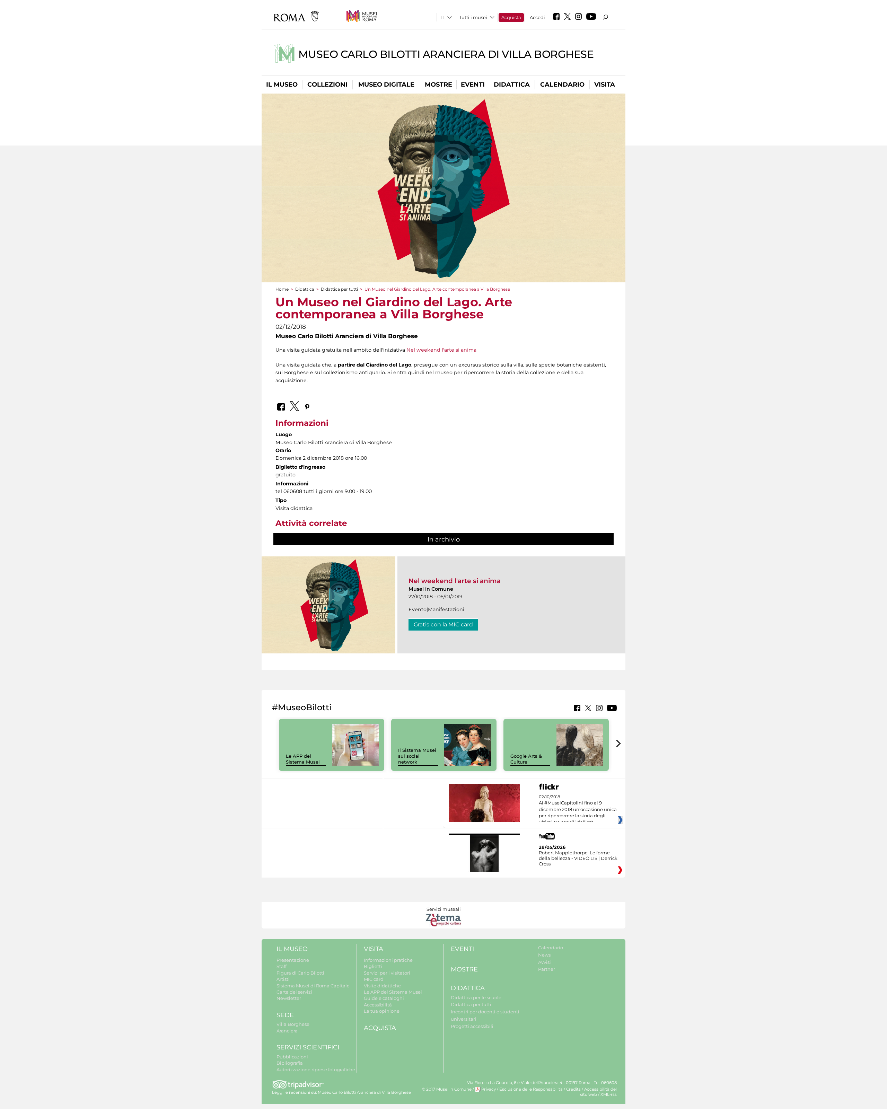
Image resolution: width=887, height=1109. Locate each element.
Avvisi (544, 962)
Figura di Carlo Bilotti (300, 973)
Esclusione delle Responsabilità (531, 1089)
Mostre (438, 84)
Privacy (488, 1089)
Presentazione (292, 960)
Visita (604, 84)
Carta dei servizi (294, 992)
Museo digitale (386, 84)
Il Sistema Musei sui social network (417, 756)
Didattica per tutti (339, 289)
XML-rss (608, 1094)
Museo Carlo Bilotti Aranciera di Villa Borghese (446, 54)
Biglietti (373, 966)
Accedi (537, 17)
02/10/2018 (578, 809)
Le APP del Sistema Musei (303, 759)
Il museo (282, 84)
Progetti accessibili (472, 1026)
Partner (546, 969)
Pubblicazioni (292, 1056)
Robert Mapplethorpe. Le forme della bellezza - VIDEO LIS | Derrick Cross (578, 858)
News (544, 955)
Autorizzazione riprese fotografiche (315, 1069)
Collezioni (327, 84)
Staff (281, 966)
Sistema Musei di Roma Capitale (313, 985)
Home (282, 289)
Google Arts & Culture (526, 759)
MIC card (374, 979)
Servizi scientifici (307, 1047)
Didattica (512, 84)
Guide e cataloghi (384, 998)
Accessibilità (378, 1004)
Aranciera (287, 1030)
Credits (573, 1089)
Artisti (283, 979)
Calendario (562, 84)
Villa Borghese (292, 1024)
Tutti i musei (473, 17)
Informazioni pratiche (388, 960)
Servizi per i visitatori (387, 973)
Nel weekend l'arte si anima (441, 350)
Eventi (473, 84)
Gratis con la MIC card (443, 624)
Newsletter (288, 998)
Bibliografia (289, 1063)
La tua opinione (381, 1011)
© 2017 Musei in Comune (447, 1089)
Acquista (511, 17)
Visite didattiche (382, 985)
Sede (285, 1015)
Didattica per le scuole (476, 997)
